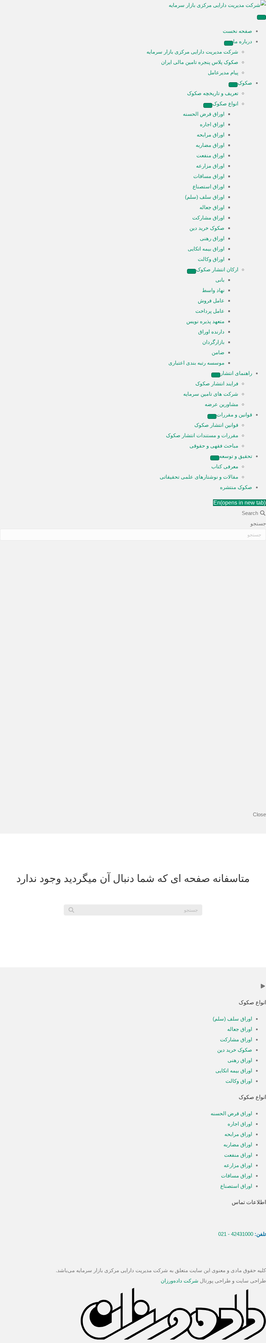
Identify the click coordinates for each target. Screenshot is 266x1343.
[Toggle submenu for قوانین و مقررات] (211, 416)
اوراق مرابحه (238, 1134)
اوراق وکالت (238, 1081)
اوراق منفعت (238, 1155)
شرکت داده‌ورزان (179, 1281)
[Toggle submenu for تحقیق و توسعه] (214, 458)
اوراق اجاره (240, 1124)
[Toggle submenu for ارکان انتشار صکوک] (191, 271)
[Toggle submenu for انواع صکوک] (207, 105)
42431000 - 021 (235, 1234)
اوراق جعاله (239, 1029)
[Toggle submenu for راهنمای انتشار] (215, 375)
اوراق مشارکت (236, 1039)
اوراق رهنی (240, 1060)
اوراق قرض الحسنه (231, 1113)
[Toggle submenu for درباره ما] (228, 43)
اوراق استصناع (236, 1186)
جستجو (258, 523)
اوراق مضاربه (237, 1144)
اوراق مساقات (236, 1175)
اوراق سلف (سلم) (232, 1019)
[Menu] (261, 17)
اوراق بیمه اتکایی (233, 1070)
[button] (248, 1260)
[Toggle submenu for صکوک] (233, 84)
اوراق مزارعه (238, 1165)
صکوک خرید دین (234, 1050)
